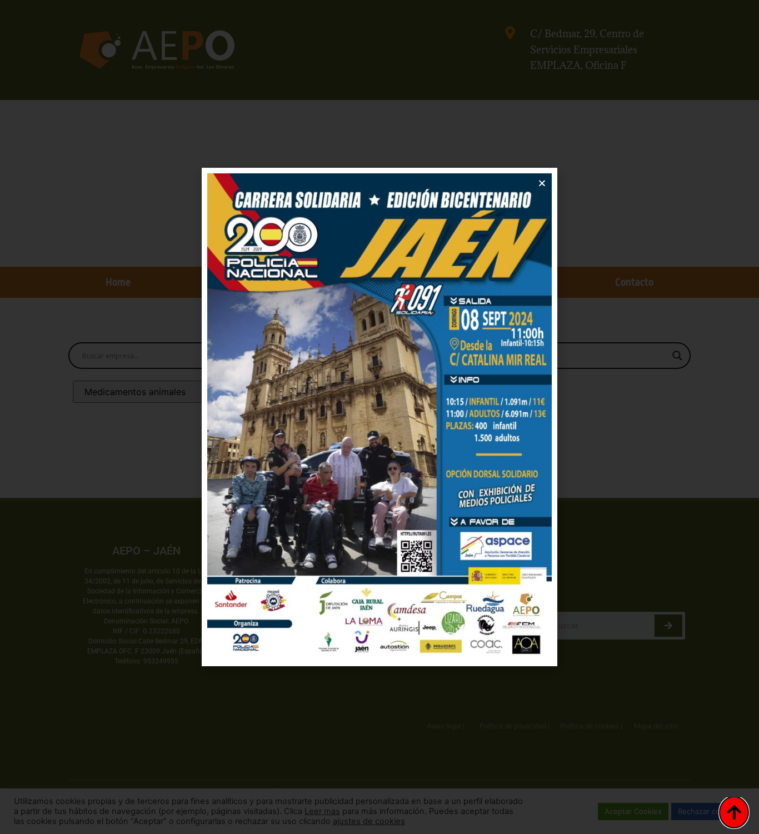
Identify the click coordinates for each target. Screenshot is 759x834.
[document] (379, 417)
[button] (542, 183)
